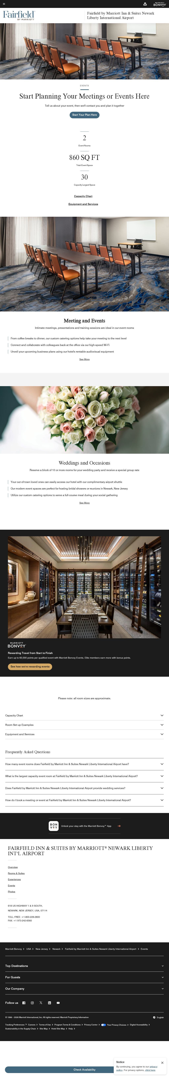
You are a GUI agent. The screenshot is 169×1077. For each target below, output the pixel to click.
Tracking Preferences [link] (14, 1025)
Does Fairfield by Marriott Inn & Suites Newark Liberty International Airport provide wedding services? (65, 788)
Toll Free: (24, 917)
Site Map (44, 1029)
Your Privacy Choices (116, 1025)
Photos (11, 891)
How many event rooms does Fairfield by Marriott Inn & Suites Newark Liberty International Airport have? (67, 764)
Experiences (14, 879)
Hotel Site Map (58, 1029)
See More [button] (84, 359)
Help (70, 1029)
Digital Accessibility (139, 1025)
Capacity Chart (83, 196)
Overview (13, 867)
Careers (31, 1025)
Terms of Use (45, 1025)
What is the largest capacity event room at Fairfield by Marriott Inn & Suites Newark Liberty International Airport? (71, 776)
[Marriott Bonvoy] (158, 4)
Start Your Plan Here (84, 114)
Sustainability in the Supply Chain (20, 1029)
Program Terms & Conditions (67, 1025)
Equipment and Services (83, 204)
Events (11, 885)
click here (150, 1070)
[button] (145, 4)
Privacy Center (91, 1025)
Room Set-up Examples (19, 724)
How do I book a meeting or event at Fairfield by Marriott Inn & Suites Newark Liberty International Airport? (68, 800)
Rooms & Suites (16, 873)
